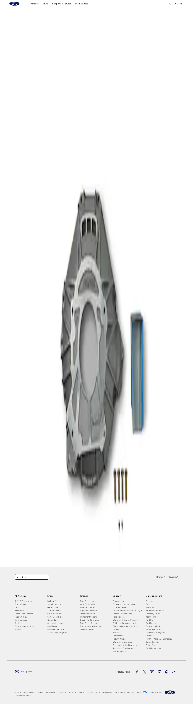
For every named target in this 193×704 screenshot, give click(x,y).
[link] (40, 692)
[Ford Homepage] (170, 692)
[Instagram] (159, 671)
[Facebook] (137, 671)
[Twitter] (144, 671)
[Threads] (166, 671)
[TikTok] (173, 671)
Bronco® (160, 576)
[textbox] (32, 577)
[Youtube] (152, 671)
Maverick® (173, 576)
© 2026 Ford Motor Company (25, 692)
